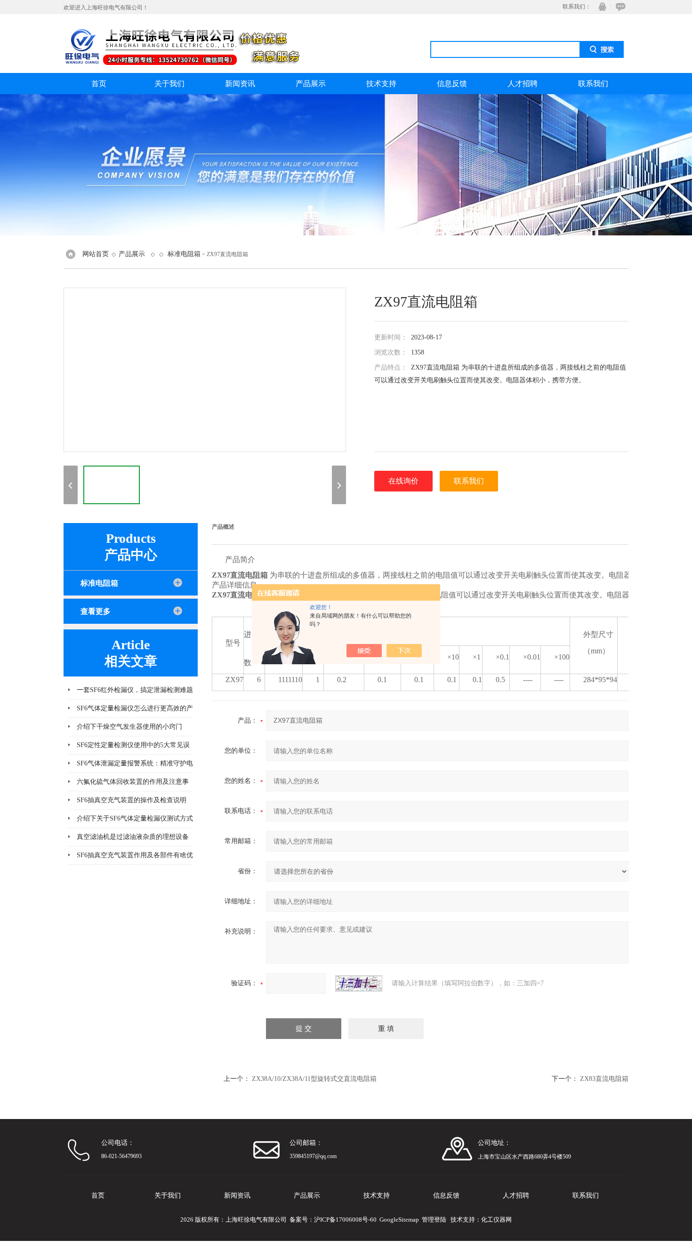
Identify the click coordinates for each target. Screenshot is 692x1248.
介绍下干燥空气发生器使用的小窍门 (129, 726)
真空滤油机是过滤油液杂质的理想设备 (133, 836)
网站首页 (95, 254)
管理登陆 (434, 1219)
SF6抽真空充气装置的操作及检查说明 (131, 800)
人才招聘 (522, 84)
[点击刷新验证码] (358, 983)
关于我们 (169, 84)
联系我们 (593, 84)
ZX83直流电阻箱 (604, 1078)
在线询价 (403, 481)
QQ (600, 7)
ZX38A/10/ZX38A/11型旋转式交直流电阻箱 (314, 1078)
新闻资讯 (240, 84)
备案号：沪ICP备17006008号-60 (333, 1219)
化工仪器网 (496, 1219)
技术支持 (381, 84)
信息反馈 (452, 84)
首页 (98, 84)
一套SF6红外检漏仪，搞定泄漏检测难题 (135, 689)
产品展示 (311, 84)
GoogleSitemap (399, 1219)
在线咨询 (619, 7)
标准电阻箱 (184, 254)
